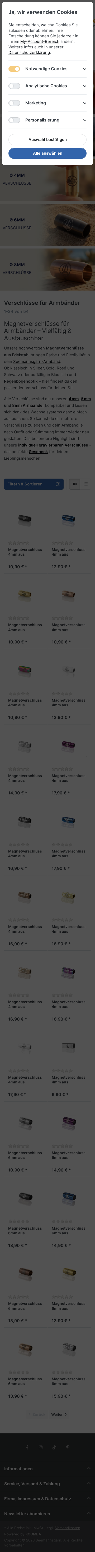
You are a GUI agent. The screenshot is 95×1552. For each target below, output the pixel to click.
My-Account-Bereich (39, 41)
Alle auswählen (47, 153)
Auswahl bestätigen (47, 139)
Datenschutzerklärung (29, 52)
